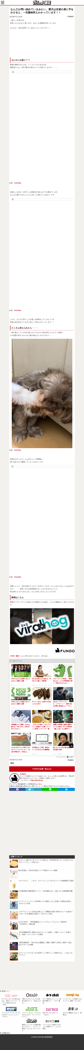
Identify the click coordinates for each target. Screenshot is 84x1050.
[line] (50, 789)
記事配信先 (6, 1033)
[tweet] (30, 789)
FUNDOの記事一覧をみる (42, 769)
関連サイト (6, 991)
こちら (39, 784)
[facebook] (17, 789)
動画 (12, 763)
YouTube (17, 183)
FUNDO (70, 16)
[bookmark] (66, 789)
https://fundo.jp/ (37, 780)
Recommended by (62, 757)
